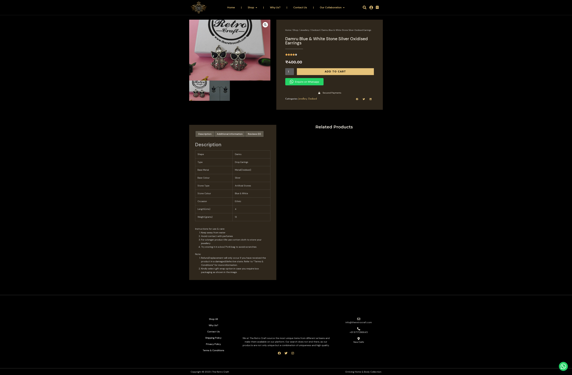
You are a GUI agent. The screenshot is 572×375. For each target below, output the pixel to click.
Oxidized (315, 30)
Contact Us (300, 7)
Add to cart (335, 71)
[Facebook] (279, 353)
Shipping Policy (213, 337)
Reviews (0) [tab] (254, 134)
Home (231, 7)
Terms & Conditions (213, 350)
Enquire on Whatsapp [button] (307, 81)
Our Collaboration (331, 7)
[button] (265, 24)
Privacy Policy (213, 344)
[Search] (364, 7)
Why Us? (275, 7)
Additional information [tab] (230, 134)
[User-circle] (371, 7)
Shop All (213, 319)
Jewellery (304, 30)
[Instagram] (293, 353)
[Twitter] (286, 353)
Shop (251, 7)
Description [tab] (205, 134)
